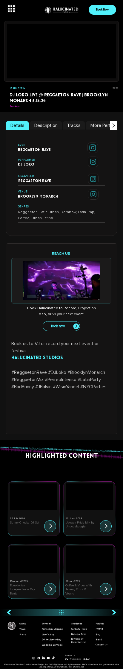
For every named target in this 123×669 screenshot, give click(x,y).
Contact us (102, 644)
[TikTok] (53, 658)
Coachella (76, 623)
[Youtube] (48, 658)
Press (22, 634)
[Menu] (11, 8)
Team (22, 629)
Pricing (99, 628)
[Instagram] (33, 658)
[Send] (92, 147)
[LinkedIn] (43, 658)
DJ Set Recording (51, 639)
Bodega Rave (79, 634)
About (22, 623)
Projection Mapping (52, 629)
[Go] (50, 526)
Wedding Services (52, 645)
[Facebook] (38, 658)
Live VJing (48, 634)
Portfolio (100, 623)
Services (47, 623)
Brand (99, 639)
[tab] (17, 125)
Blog (98, 634)
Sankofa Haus (79, 629)
